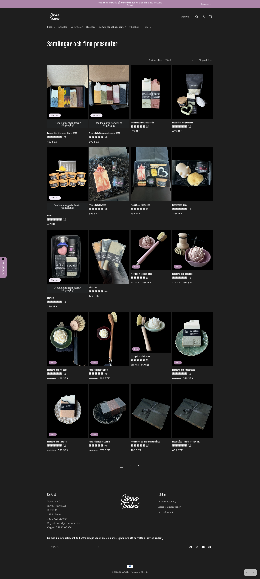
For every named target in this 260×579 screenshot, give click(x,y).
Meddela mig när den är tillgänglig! (67, 124)
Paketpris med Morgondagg (183, 370)
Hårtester (93, 287)
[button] (51, 27)
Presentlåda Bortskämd (140, 205)
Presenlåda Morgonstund (182, 122)
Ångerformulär (166, 512)
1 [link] (121, 465)
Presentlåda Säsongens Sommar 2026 (104, 133)
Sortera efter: (156, 60)
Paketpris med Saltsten (57, 442)
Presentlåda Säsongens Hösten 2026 (62, 133)
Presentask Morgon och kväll (142, 122)
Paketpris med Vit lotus (57, 370)
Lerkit (49, 215)
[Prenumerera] (98, 546)
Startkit (50, 298)
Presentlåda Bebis (179, 205)
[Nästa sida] (138, 465)
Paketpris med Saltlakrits (99, 442)
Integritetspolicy (167, 501)
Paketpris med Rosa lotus (141, 274)
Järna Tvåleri (124, 572)
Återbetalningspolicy (169, 507)
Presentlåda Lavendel (98, 205)
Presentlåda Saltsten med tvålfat (186, 442)
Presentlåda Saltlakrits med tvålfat (145, 442)
